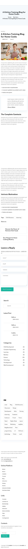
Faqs (3, 513)
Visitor (14, 434)
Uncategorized (7, 362)
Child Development (9, 347)
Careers (4, 474)
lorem (6, 424)
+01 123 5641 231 (7, 459)
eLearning (18, 217)
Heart (6, 421)
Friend (14, 417)
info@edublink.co (8, 461)
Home (9, 17)
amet (6, 404)
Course (4, 476)
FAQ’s (3, 515)
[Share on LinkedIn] (13, 222)
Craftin (13, 333)
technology (7, 434)
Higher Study (13, 421)
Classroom (7, 408)
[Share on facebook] (8, 222)
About (3, 469)
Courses (4, 499)
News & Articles (6, 511)
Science (6, 357)
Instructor (4, 481)
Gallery (4, 506)
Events (3, 485)
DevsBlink (22, 545)
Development (8, 411)
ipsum (21, 421)
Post (16, 427)
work (20, 434)
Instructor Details (6, 488)
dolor (15, 411)
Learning (6, 352)
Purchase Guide (6, 490)
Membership (5, 504)
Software (20, 430)
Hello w (13, 317)
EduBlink (10, 545)
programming (8, 430)
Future (20, 417)
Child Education (10, 217)
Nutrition (15, 17)
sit (15, 430)
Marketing (12, 424)
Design (14, 408)
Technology (7, 360)
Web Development (8, 365)
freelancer (7, 417)
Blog (11, 404)
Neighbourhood (8, 427)
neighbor (20, 424)
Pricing (3, 483)
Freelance (14, 414)
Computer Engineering (10, 349)
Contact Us (5, 501)
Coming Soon (5, 518)
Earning (21, 411)
